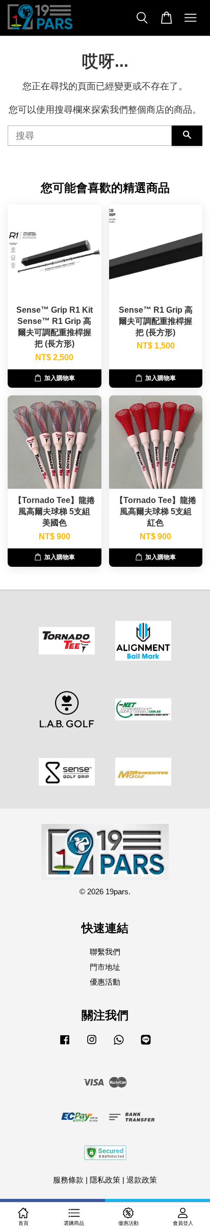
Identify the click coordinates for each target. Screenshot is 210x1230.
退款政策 (141, 1179)
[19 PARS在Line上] (146, 1044)
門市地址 (105, 967)
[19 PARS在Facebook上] (65, 1044)
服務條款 (68, 1179)
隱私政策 (105, 1179)
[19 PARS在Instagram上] (92, 1044)
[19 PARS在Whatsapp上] (119, 1044)
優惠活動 (105, 981)
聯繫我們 (105, 951)
